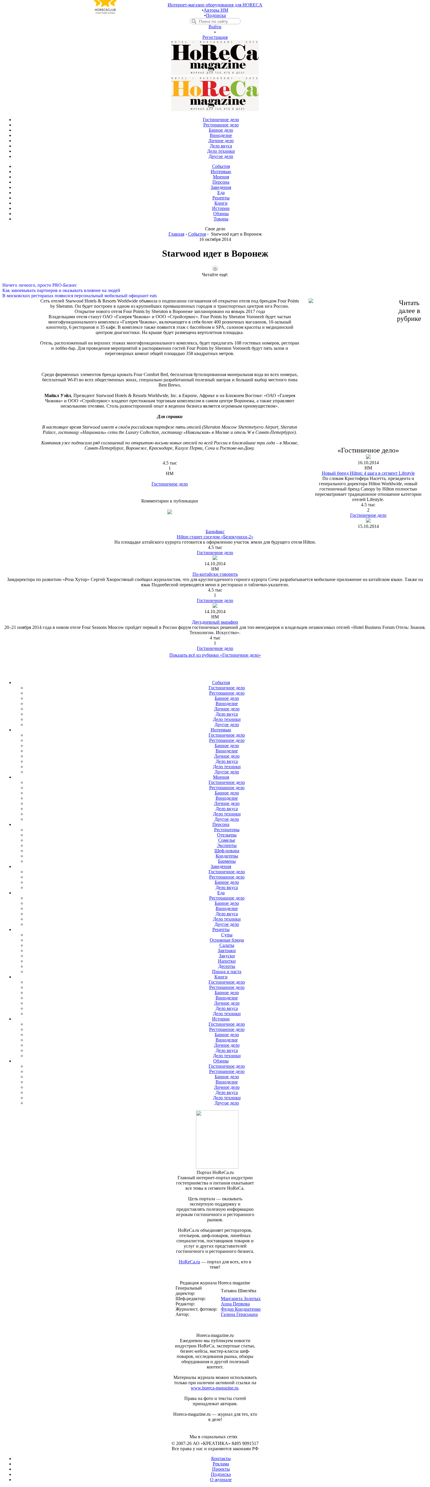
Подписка (216, 15)
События (197, 234)
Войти (215, 26)
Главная (176, 234)
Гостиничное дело (170, 483)
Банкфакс (215, 531)
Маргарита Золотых (241, 1298)
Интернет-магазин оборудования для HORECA (215, 4)
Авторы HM (216, 10)
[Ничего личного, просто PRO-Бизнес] (215, 280)
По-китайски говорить (215, 574)
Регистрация (215, 37)
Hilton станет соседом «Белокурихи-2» (215, 536)
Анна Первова (235, 1303)
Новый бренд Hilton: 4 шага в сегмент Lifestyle (368, 473)
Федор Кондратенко (241, 1309)
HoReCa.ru (189, 1261)
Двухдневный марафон (215, 622)
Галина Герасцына (239, 1314)
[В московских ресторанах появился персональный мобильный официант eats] (215, 290)
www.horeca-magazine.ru (214, 1387)
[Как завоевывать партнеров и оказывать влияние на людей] (215, 285)
